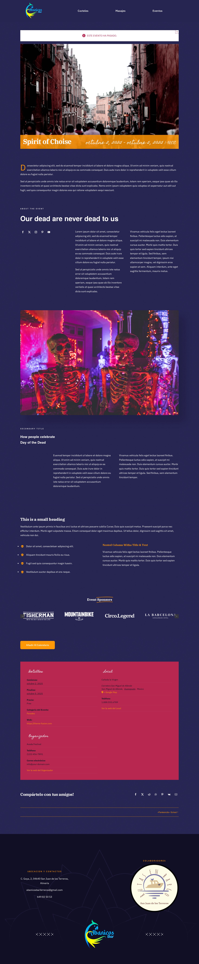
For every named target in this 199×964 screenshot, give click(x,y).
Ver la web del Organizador (40, 770)
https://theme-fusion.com (39, 723)
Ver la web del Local (111, 708)
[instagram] (35, 232)
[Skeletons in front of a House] (99, 311)
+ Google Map (110, 692)
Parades (31, 713)
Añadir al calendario (37, 645)
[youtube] (48, 232)
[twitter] (29, 232)
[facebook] (22, 232)
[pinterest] (42, 232)
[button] (22, 616)
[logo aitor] (154, 864)
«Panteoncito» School (167, 812)
